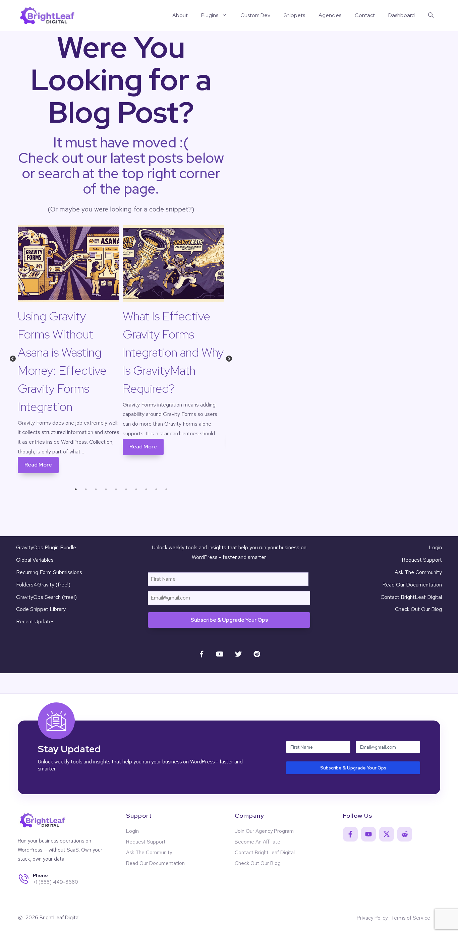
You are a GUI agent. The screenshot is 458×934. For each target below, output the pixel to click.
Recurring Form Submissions (49, 572)
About (180, 15)
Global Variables (35, 559)
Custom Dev (255, 15)
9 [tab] (156, 489)
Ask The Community (418, 572)
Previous (13, 360)
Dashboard (401, 15)
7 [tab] (136, 489)
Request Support (422, 559)
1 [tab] (75, 489)
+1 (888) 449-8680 (55, 882)
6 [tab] (126, 489)
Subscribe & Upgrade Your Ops (229, 619)
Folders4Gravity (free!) (43, 584)
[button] (430, 15)
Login (435, 547)
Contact (365, 15)
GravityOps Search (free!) (46, 597)
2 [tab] (85, 489)
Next (229, 360)
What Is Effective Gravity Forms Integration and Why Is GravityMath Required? (173, 352)
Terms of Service (410, 918)
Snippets (294, 15)
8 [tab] (146, 489)
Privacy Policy (372, 918)
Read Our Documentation (412, 584)
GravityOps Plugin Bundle (46, 547)
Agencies (330, 15)
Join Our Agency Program (264, 831)
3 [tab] (96, 489)
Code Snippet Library (41, 609)
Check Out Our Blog (418, 609)
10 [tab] (166, 489)
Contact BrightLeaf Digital (411, 597)
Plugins (209, 15)
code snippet (168, 209)
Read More (38, 464)
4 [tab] (106, 489)
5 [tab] (116, 489)
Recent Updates (35, 621)
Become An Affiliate (257, 841)
